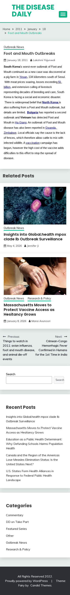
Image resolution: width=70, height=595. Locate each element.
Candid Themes (41, 585)
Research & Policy (39, 298)
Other (10, 535)
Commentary (14, 515)
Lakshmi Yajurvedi (44, 60)
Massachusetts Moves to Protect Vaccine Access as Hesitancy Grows (29, 309)
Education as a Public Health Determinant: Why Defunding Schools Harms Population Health (34, 443)
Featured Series (16, 529)
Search (10, 374)
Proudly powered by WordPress (27, 581)
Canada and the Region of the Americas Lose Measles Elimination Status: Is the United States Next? (33, 459)
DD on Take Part (17, 522)
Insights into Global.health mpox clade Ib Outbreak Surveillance (35, 237)
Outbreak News (14, 47)
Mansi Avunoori (41, 321)
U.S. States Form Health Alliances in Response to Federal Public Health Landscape (30, 475)
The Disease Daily (33, 10)
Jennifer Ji (33, 245)
